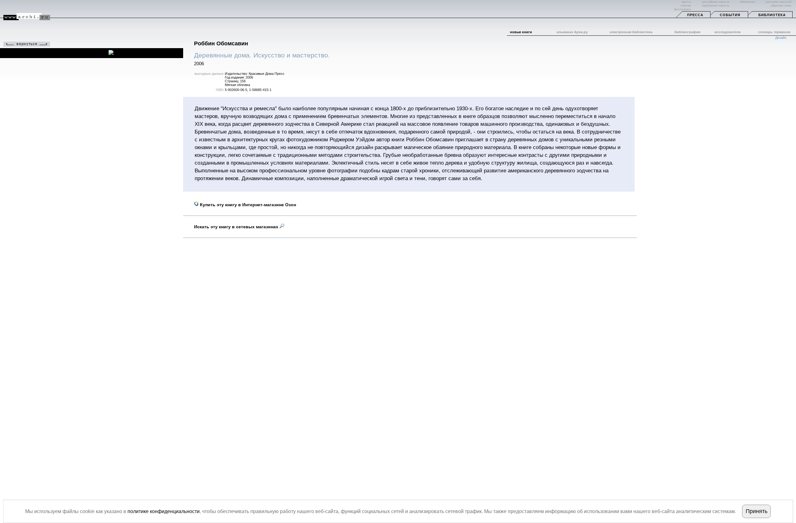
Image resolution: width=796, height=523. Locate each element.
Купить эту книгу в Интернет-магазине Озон (247, 204)
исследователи (728, 32)
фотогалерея (682, 9)
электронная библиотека (630, 32)
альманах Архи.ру (572, 32)
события (685, 5)
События (730, 15)
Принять (756, 511)
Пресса (695, 15)
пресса (686, 1)
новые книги (521, 32)
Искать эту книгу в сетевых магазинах (237, 226)
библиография (687, 32)
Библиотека (772, 15)
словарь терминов (774, 32)
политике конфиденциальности (163, 511)
